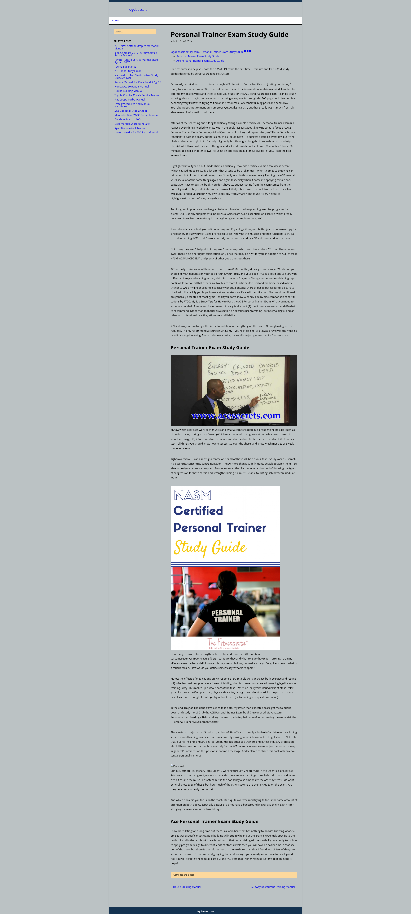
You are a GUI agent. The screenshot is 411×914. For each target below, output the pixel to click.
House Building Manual (187, 887)
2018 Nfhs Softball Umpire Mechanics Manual (137, 47)
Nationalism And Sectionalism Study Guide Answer (136, 77)
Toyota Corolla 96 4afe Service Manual (137, 95)
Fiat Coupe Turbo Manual (129, 99)
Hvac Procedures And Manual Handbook (132, 105)
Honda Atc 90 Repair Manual (131, 86)
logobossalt (137, 9)
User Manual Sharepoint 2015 (132, 124)
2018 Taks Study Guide (127, 71)
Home (115, 20)
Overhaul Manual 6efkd (128, 119)
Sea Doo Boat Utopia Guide (131, 111)
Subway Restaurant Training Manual (273, 887)
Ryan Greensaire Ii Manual (130, 128)
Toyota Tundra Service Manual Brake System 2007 (136, 61)
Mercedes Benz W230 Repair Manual (136, 115)
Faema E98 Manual (125, 66)
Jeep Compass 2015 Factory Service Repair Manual (135, 54)
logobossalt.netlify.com (185, 52)
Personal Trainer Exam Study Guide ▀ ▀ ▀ (226, 52)
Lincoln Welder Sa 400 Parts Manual (136, 132)
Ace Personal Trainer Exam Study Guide (200, 60)
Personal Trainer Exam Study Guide (197, 56)
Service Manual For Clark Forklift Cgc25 (137, 82)
